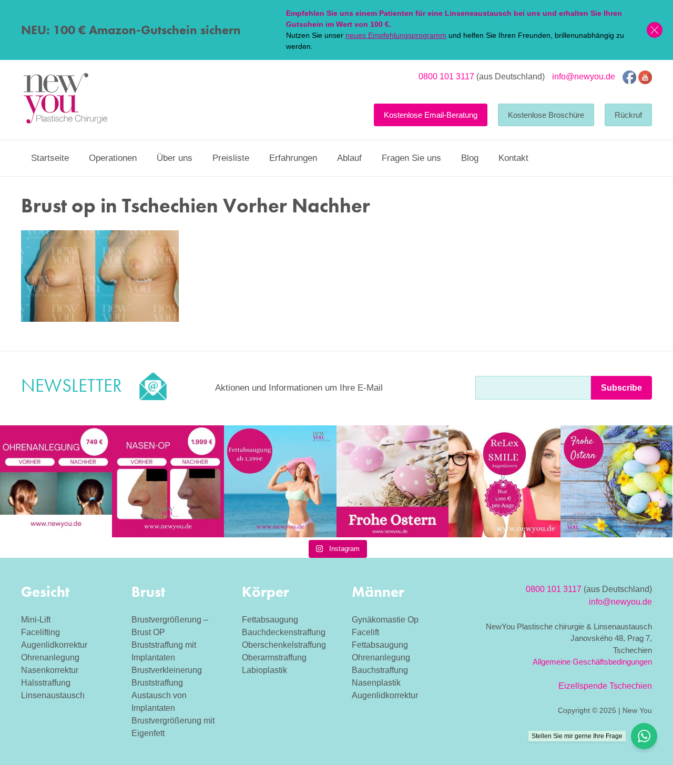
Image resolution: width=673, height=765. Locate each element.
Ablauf (349, 158)
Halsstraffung (45, 682)
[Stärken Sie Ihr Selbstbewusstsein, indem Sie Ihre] (168, 481)
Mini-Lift (35, 619)
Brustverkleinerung (166, 670)
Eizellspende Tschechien (605, 685)
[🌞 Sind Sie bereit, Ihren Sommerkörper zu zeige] (280, 481)
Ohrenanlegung (50, 657)
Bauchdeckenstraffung (283, 632)
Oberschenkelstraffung (284, 644)
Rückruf (628, 114)
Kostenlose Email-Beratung (430, 114)
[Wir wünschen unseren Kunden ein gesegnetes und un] (616, 481)
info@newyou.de (583, 76)
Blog (469, 158)
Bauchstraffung (380, 670)
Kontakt (513, 158)
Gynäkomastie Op (385, 619)
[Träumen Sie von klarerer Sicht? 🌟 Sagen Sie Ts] (504, 481)
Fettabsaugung (270, 619)
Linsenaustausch (53, 695)
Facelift (365, 632)
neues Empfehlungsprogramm (395, 35)
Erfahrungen (293, 158)
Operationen (113, 158)
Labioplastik (264, 670)
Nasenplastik (376, 682)
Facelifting (40, 632)
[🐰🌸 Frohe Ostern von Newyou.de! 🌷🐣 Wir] (392, 481)
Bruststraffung (157, 682)
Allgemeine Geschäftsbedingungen (592, 661)
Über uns (174, 158)
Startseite (50, 158)
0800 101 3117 (446, 76)
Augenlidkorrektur (54, 644)
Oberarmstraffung (274, 657)
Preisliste (230, 158)
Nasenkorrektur (49, 670)
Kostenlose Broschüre (546, 114)
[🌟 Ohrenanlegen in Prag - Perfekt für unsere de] (56, 481)
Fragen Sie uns (411, 158)
